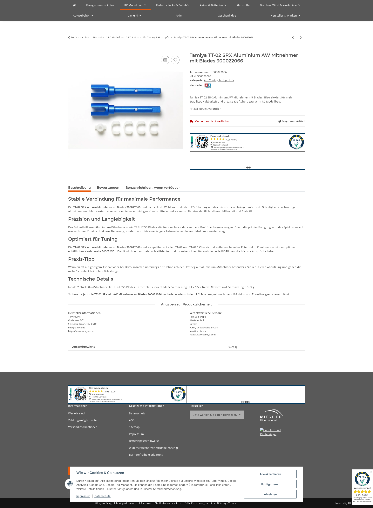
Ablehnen (270, 494)
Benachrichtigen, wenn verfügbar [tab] (152, 188)
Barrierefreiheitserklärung (146, 454)
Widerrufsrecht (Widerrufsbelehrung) (153, 448)
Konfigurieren (270, 484)
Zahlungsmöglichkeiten (83, 420)
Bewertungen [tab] (108, 188)
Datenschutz (102, 496)
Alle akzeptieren (270, 474)
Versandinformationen (83, 427)
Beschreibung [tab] (79, 188)
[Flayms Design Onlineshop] (74, 5)
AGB (131, 420)
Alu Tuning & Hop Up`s (219, 80)
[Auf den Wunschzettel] (175, 60)
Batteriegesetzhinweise (144, 441)
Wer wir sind (76, 413)
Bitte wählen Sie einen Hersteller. (215, 415)
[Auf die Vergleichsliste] (165, 60)
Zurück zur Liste (80, 37)
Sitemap (134, 427)
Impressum (83, 496)
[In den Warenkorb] (71, 50)
